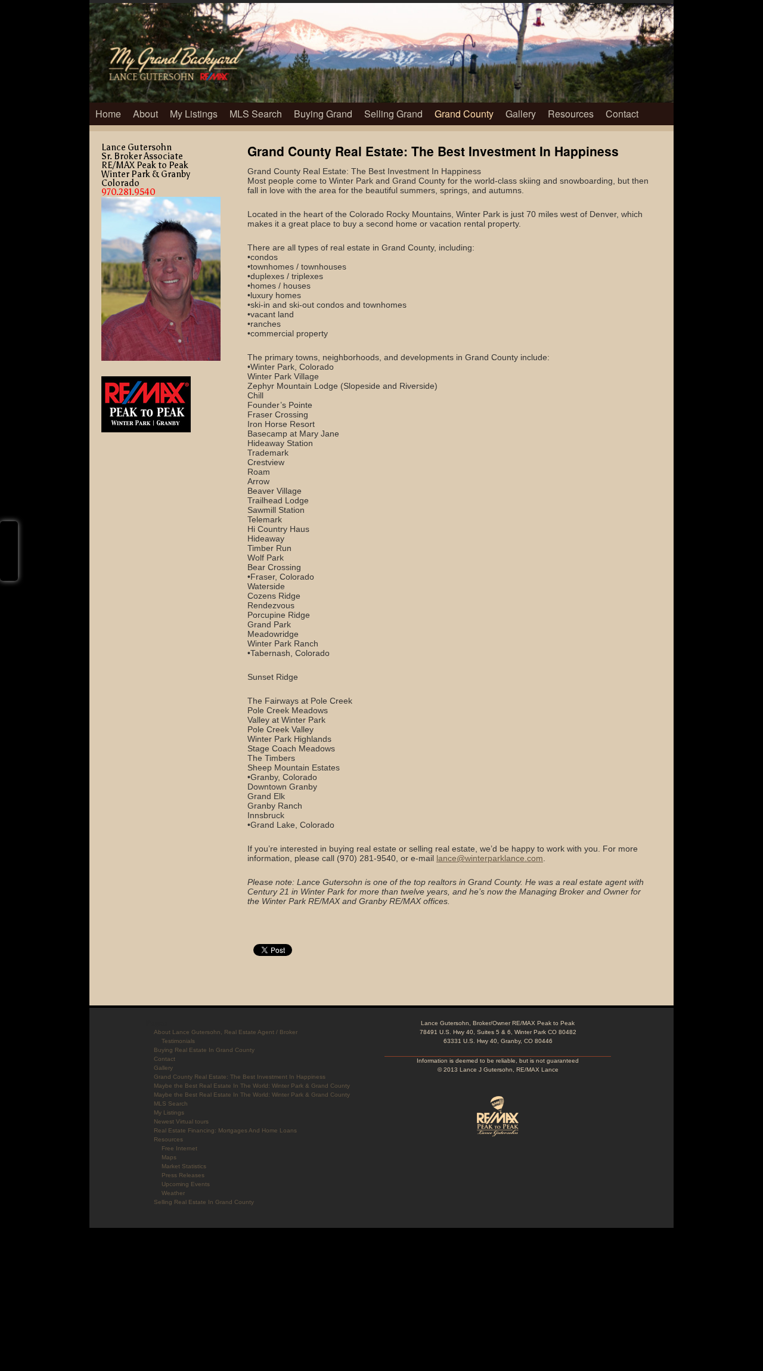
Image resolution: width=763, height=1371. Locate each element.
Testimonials (178, 1041)
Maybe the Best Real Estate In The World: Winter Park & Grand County (252, 1085)
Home (108, 113)
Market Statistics (184, 1166)
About (145, 113)
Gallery (520, 113)
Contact (622, 113)
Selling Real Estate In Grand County (204, 1202)
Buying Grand (323, 113)
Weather (173, 1193)
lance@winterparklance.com (489, 858)
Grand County (464, 113)
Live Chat (9, 551)
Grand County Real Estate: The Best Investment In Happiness (239, 1076)
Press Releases (183, 1175)
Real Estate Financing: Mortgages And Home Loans (225, 1130)
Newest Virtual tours (181, 1121)
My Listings (194, 113)
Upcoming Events (186, 1184)
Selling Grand (393, 113)
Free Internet (179, 1148)
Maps (169, 1157)
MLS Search (255, 113)
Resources (571, 113)
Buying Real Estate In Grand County (204, 1050)
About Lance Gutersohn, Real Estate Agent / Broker (225, 1032)
